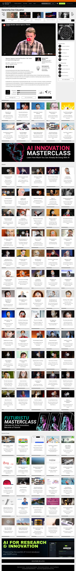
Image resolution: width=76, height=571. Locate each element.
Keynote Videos (44, 69)
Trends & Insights (17, 3)
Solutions (25, 3)
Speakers (13, 6)
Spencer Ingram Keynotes (45, 59)
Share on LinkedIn (11, 67)
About (34, 3)
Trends (23, 568)
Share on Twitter (9, 67)
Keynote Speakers (45, 70)
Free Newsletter (69, 3)
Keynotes (4, 6)
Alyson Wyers (8, 62)
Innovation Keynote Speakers (31, 567)
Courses (9, 6)
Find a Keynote (19, 6)
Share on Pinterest (13, 67)
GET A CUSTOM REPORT (29, 97)
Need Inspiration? (45, 66)
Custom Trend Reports (54, 567)
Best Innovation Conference (43, 567)
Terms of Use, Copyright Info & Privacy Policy (45, 568)
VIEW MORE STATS (12, 98)
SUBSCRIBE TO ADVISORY (45, 97)
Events (30, 3)
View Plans (62, 3)
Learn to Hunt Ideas (66, 31)
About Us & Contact (21, 567)
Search (53, 3)
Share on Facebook (7, 67)
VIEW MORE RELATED (38, 561)
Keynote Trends (19, 62)
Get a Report (66, 79)
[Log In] (57, 3)
